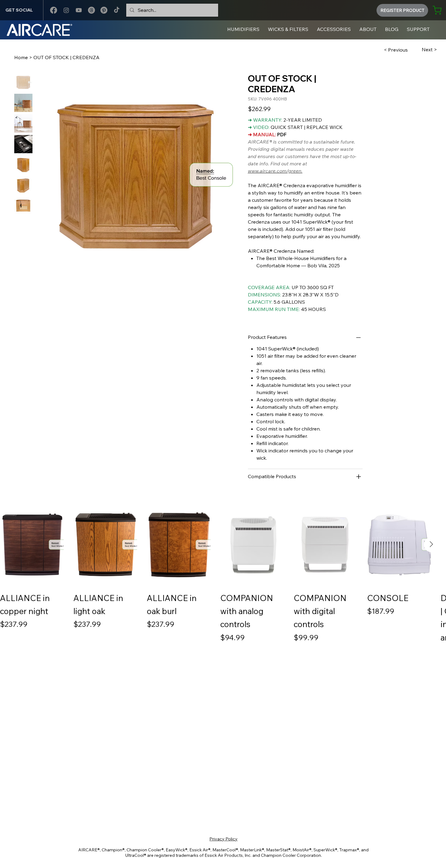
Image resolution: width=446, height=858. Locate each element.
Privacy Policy (223, 839)
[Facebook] (53, 10)
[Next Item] (431, 544)
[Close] (359, 337)
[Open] (359, 477)
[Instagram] (66, 10)
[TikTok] (116, 10)
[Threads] (91, 10)
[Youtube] (78, 10)
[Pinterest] (103, 10)
